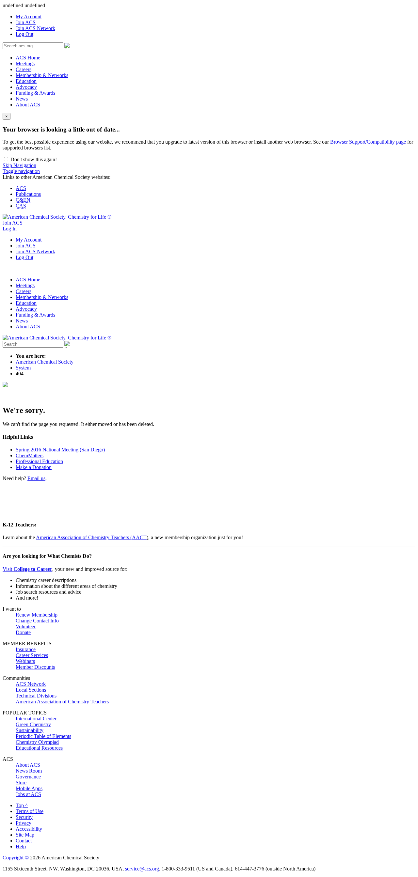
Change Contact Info (37, 620)
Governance (28, 776)
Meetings (25, 63)
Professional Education (39, 461)
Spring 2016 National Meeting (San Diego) (60, 449)
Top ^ (22, 805)
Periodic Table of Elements (43, 736)
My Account (28, 16)
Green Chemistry (33, 724)
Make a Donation (34, 467)
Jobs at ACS (28, 794)
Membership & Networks (42, 75)
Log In (10, 228)
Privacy (23, 823)
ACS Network (31, 684)
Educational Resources (39, 748)
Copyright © (16, 857)
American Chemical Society (44, 362)
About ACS (28, 104)
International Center (36, 718)
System (23, 367)
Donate (23, 632)
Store (21, 782)
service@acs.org (142, 868)
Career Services (32, 655)
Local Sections (31, 690)
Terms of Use (29, 811)
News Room (29, 771)
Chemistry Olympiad (37, 742)
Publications (28, 194)
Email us (36, 478)
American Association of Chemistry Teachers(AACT (91, 537)
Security (24, 817)
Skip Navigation (19, 165)
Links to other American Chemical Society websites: (56, 177)
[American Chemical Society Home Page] (57, 217)
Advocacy (26, 87)
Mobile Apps (29, 788)
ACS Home (28, 57)
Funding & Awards (35, 93)
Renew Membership (36, 615)
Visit (27, 569)
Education (26, 81)
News (22, 99)
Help (21, 846)
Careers (23, 69)
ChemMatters (29, 455)
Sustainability (29, 730)
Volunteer (26, 626)
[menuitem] (215, 17)
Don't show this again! (33, 159)
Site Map (25, 835)
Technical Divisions (36, 695)
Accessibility (29, 829)
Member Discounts (35, 667)
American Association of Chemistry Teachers (62, 701)
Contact (24, 840)
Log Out (24, 34)
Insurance (26, 649)
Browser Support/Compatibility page (368, 142)
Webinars (25, 661)
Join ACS (26, 22)
